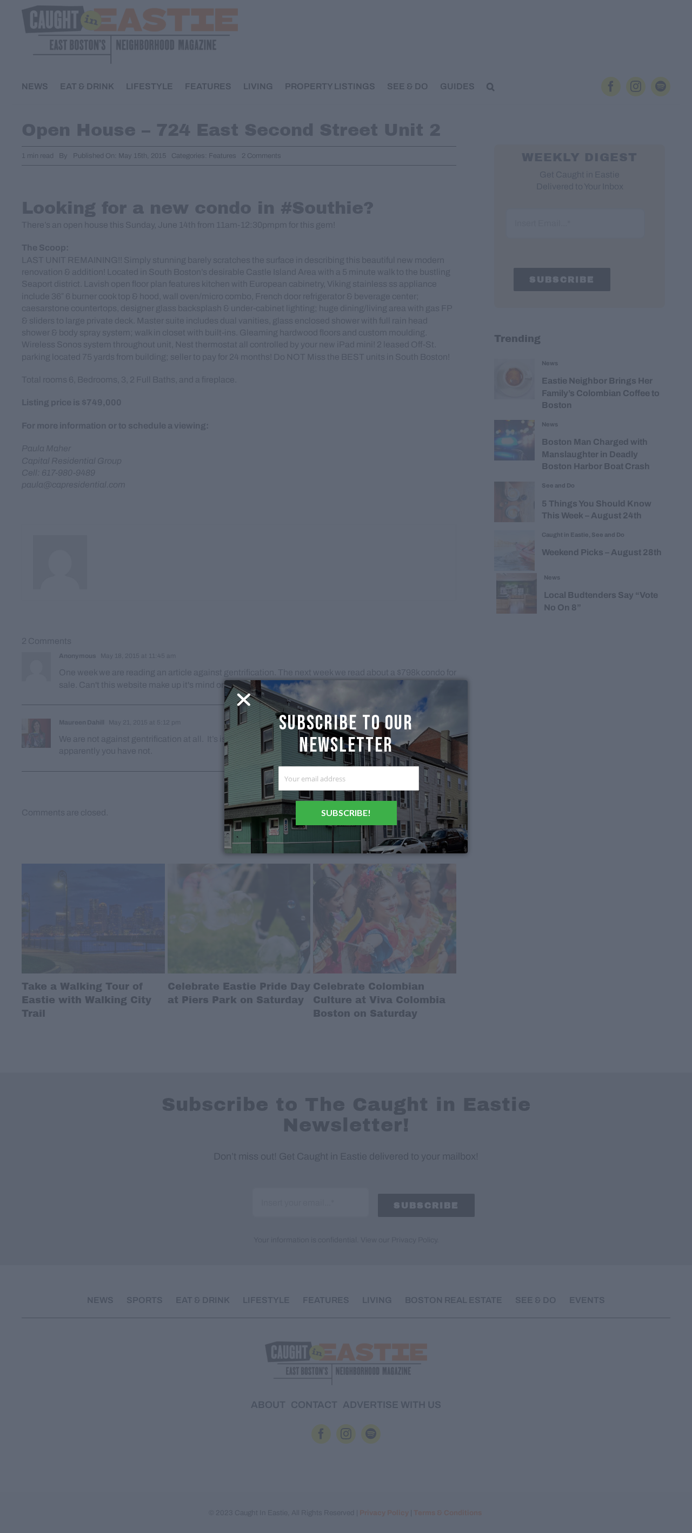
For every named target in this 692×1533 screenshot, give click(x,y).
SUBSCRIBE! (346, 812)
